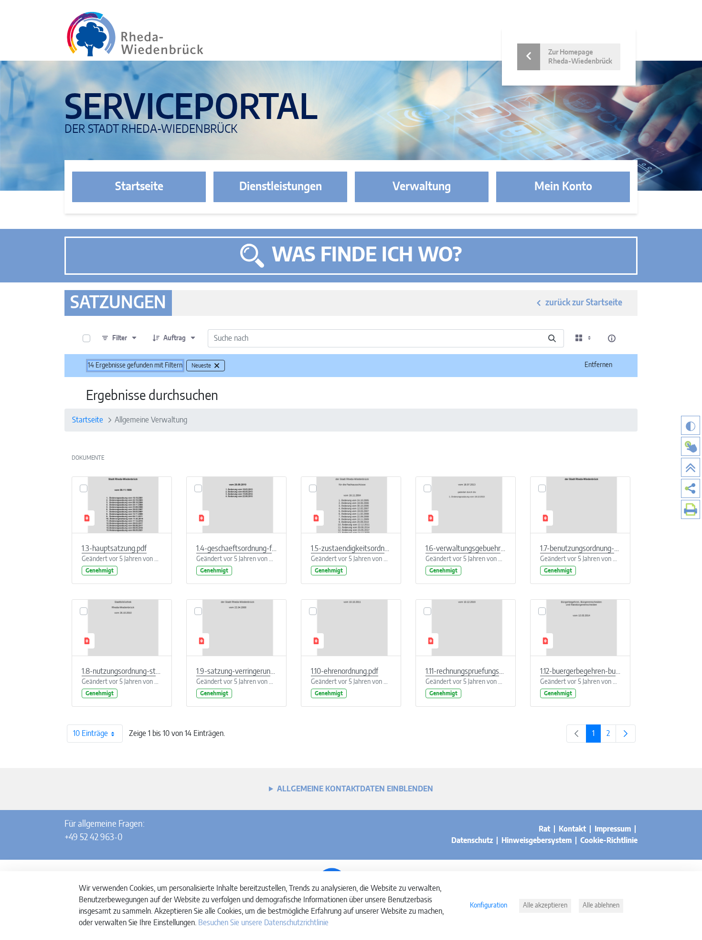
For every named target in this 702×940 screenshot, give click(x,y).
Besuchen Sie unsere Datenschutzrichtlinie (263, 923)
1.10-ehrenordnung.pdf (344, 671)
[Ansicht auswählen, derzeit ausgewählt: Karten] (584, 338)
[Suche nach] (552, 338)
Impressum (613, 829)
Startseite (139, 187)
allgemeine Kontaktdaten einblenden (355, 789)
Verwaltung (422, 187)
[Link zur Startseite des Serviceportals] (135, 34)
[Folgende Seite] (626, 733)
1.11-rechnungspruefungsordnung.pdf (465, 671)
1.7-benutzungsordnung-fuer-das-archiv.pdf (580, 548)
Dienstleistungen (280, 187)
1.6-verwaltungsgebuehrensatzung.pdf (465, 548)
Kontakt (572, 829)
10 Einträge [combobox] (90, 733)
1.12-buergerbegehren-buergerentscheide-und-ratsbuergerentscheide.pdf (580, 671)
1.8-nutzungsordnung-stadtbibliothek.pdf (122, 671)
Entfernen (598, 365)
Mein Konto (563, 187)
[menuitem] (690, 488)
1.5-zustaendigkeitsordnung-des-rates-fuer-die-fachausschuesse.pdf (351, 548)
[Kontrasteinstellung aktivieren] (690, 425)
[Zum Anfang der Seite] (690, 467)
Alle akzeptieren (545, 905)
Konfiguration (488, 905)
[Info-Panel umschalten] (611, 338)
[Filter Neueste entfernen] (217, 365)
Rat (544, 829)
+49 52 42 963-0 (93, 837)
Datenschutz (472, 840)
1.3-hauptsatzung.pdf (114, 548)
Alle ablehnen (601, 905)
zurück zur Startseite (583, 303)
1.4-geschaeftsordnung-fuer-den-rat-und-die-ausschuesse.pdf (236, 548)
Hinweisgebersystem (536, 840)
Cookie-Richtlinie (609, 840)
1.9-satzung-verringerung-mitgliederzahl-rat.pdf (236, 671)
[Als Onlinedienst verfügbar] (690, 446)
